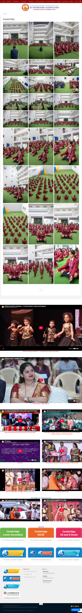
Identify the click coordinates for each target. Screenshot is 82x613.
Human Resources (47, 580)
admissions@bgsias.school (49, 573)
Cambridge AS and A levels (30, 577)
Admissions (15, 1)
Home (3, 1)
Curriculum (23, 1)
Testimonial (65, 1)
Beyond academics (40, 1)
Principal (45, 576)
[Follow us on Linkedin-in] (78, 606)
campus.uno (32, 610)
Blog (76, 1)
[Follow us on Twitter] (76, 606)
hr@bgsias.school (47, 582)
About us (9, 1)
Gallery (71, 1)
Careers (59, 1)
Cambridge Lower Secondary (30, 571)
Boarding (31, 1)
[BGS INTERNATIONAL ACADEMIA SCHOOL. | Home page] (40, 7)
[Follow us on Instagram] (74, 606)
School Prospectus (50, 1)
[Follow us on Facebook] (72, 606)
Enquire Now (76, 609)
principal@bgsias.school (48, 577)
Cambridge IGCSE (28, 574)
